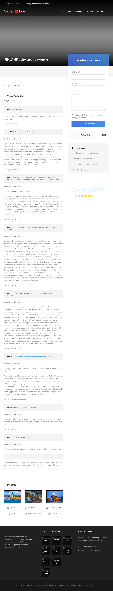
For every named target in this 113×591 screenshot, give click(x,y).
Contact (100, 11)
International (56, 562)
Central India (56, 551)
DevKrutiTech (91, 585)
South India (46, 572)
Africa (46, 540)
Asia (67, 540)
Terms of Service (90, 115)
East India (67, 551)
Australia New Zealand (45, 551)
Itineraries (78, 11)
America (56, 540)
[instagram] (108, 4)
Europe (45, 562)
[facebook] (105, 4)
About (69, 11)
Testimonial (90, 11)
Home (61, 11)
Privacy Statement (79, 118)
